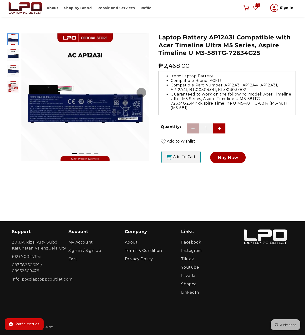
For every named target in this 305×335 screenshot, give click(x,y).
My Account (80, 242)
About (131, 242)
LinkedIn (190, 292)
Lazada (188, 276)
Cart (72, 259)
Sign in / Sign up (84, 251)
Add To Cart (184, 156)
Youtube (190, 267)
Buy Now (228, 157)
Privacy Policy (139, 259)
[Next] (141, 92)
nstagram (192, 251)
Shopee (189, 284)
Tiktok (187, 259)
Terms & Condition (143, 251)
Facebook (191, 242)
